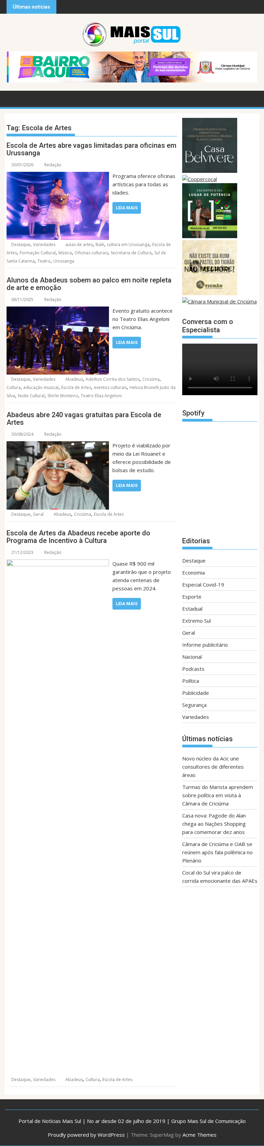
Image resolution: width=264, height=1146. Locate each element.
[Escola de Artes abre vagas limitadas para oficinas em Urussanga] (58, 176)
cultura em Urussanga (128, 244)
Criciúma (151, 379)
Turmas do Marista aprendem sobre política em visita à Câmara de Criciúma (217, 795)
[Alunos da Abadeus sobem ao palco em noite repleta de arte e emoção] (58, 310)
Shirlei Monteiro (62, 396)
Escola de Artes (76, 387)
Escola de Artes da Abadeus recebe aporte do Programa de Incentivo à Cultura (78, 537)
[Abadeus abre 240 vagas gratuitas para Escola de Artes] (58, 445)
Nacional (192, 656)
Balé (100, 244)
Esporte (191, 596)
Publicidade (195, 692)
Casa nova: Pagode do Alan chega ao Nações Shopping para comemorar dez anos (214, 823)
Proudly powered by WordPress (86, 1134)
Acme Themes (200, 1134)
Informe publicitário (205, 644)
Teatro (44, 261)
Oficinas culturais (91, 253)
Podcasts (193, 668)
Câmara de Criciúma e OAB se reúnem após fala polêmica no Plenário (217, 852)
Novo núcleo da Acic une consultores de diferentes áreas (213, 766)
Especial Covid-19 (203, 584)
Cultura (14, 387)
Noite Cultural (31, 396)
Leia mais (127, 207)
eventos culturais (110, 387)
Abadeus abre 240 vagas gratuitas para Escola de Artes (84, 418)
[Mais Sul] (13, 97)
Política (190, 680)
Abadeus (74, 379)
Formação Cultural (38, 253)
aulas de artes (79, 244)
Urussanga (63, 261)
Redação (53, 165)
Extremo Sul (196, 620)
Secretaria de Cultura (131, 253)
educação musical (40, 387)
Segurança (194, 704)
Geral (38, 514)
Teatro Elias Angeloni (101, 396)
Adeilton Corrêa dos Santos (113, 379)
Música (65, 253)
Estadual (192, 608)
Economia (193, 572)
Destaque (20, 244)
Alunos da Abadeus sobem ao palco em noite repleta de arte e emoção (89, 284)
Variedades (44, 244)
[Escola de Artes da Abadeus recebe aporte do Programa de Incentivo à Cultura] (58, 563)
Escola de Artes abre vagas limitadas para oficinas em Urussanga (91, 149)
